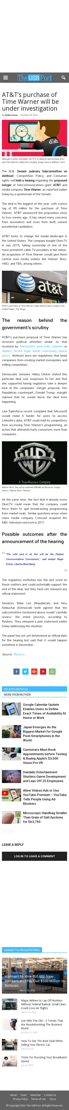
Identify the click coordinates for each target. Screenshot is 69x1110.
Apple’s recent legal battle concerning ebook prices (34, 353)
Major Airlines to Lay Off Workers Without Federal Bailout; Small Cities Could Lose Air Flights (43, 1004)
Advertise (35, 1095)
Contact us (50, 1095)
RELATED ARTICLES (16, 689)
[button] (63, 77)
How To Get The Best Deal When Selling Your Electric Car (42, 1042)
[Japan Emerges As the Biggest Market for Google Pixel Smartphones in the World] (11, 731)
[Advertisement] (34, 36)
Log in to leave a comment (34, 856)
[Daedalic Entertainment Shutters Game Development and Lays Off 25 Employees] (11, 776)
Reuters (19, 654)
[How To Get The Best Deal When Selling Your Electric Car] (9, 1044)
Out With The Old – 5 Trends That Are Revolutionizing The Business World (42, 1024)
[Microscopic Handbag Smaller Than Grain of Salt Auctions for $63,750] (11, 817)
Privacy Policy (20, 1099)
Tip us (52, 1099)
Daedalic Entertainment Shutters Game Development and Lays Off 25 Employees (44, 776)
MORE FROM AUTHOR (17, 694)
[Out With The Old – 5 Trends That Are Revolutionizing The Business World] (9, 1024)
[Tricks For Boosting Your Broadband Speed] (9, 1061)
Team (24, 1095)
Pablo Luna (11, 115)
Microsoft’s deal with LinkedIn (41, 346)
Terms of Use (38, 1099)
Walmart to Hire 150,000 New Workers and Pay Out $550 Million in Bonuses (34, 981)
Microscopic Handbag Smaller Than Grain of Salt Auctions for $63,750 (45, 817)
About (13, 1095)
